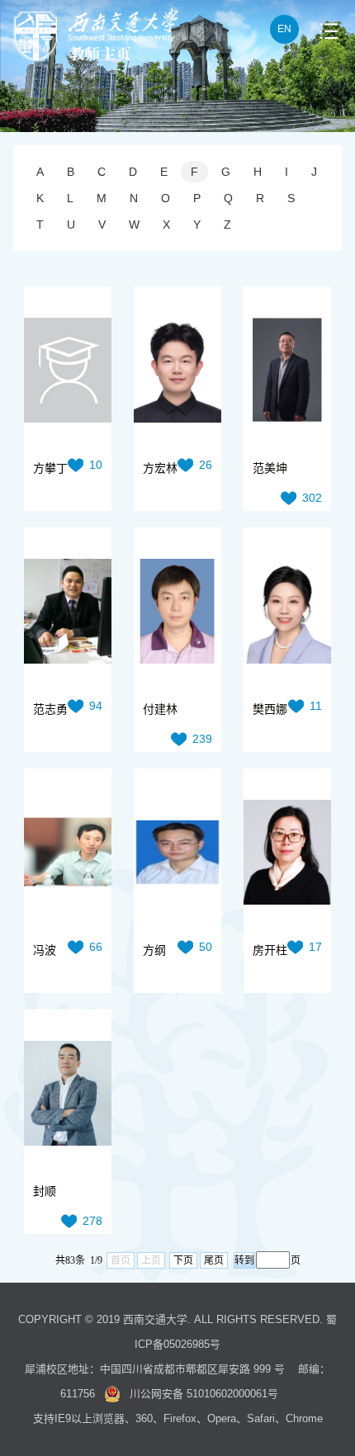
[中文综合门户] (95, 57)
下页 (183, 1260)
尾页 (214, 1260)
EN (284, 29)
